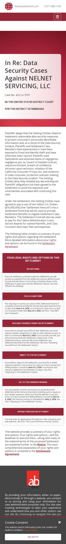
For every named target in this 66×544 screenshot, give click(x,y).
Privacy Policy (31, 529)
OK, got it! (33, 537)
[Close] (59, 522)
